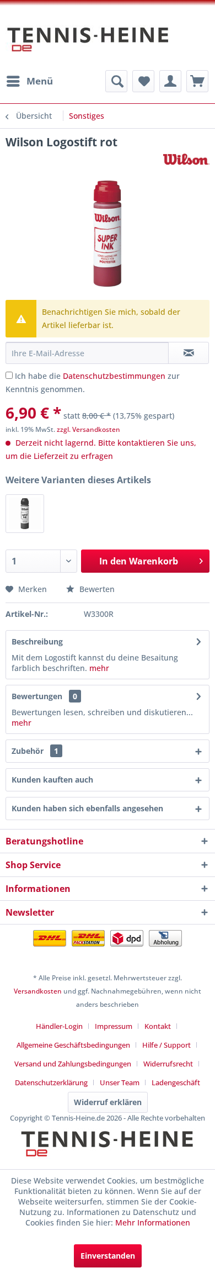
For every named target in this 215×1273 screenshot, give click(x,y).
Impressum (113, 1026)
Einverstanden (107, 1255)
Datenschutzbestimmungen (114, 376)
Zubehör (35, 751)
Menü (39, 81)
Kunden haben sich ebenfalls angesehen (87, 808)
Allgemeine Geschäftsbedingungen (73, 1045)
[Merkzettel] (143, 81)
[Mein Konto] (170, 81)
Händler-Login (59, 1026)
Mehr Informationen (152, 1222)
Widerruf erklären (108, 1102)
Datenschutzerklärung (51, 1082)
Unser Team (119, 1082)
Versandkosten (38, 991)
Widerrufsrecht (168, 1064)
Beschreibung (37, 641)
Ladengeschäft (176, 1082)
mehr (99, 668)
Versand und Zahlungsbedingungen (72, 1064)
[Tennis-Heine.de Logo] (107, 1153)
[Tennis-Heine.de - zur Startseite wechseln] (88, 45)
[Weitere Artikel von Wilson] (186, 159)
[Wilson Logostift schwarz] (25, 513)
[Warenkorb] (197, 81)
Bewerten (96, 589)
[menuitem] (29, 81)
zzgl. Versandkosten (88, 429)
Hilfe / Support (166, 1045)
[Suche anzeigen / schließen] (116, 81)
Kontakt (157, 1026)
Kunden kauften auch (52, 779)
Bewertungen (37, 696)
